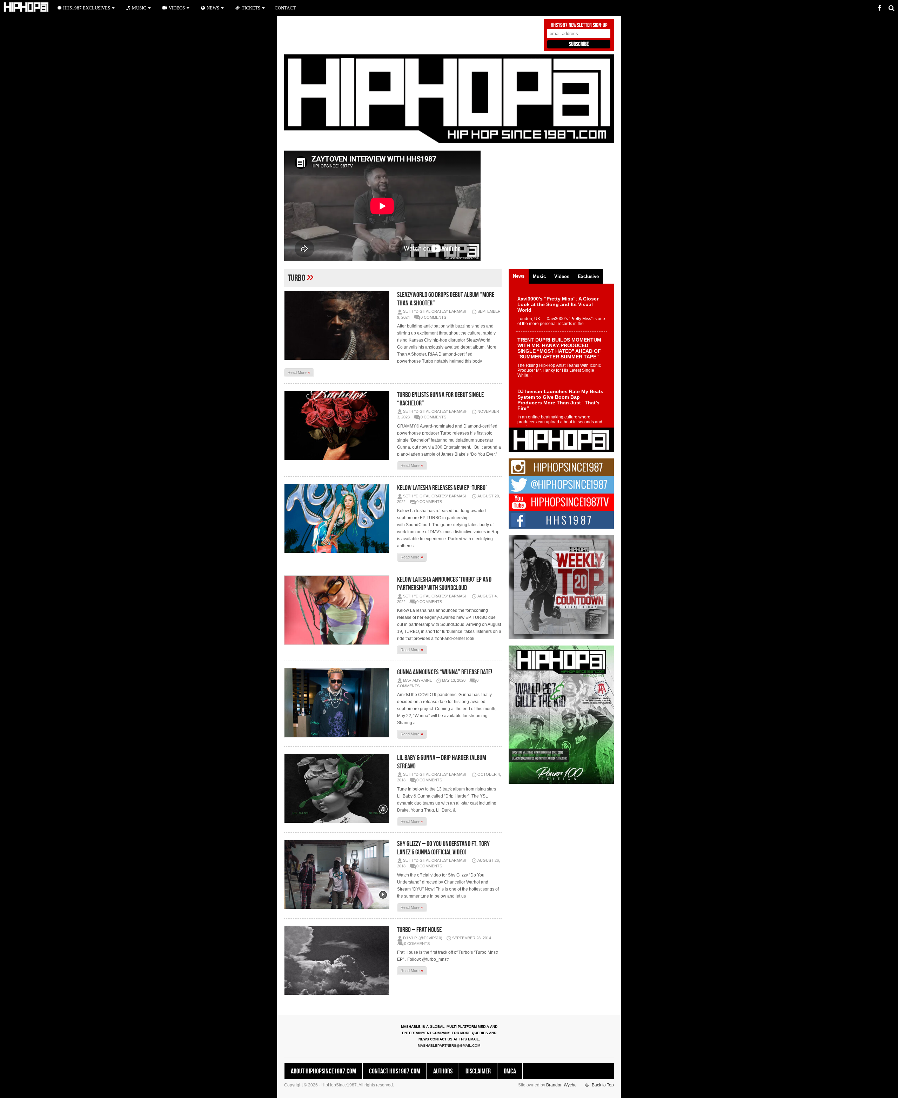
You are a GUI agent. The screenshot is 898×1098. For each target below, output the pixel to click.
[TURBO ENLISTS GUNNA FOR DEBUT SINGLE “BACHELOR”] (338, 425)
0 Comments (433, 317)
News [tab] (518, 276)
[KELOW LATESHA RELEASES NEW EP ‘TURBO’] (338, 518)
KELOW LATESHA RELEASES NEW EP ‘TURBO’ (442, 488)
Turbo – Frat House (419, 930)
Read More (299, 372)
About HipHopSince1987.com (323, 1071)
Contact (285, 8)
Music (139, 8)
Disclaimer (478, 1071)
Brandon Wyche (561, 1085)
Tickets (251, 8)
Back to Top (603, 1085)
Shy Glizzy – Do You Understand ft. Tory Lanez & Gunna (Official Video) (443, 848)
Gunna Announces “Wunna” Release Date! (444, 672)
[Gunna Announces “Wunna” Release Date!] (338, 702)
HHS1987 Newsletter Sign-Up (579, 25)
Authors (443, 1071)
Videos (177, 8)
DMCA (510, 1071)
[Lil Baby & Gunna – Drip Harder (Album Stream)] (338, 788)
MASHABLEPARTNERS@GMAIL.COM (449, 1045)
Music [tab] (539, 276)
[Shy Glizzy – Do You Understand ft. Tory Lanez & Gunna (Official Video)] (338, 874)
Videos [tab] (561, 276)
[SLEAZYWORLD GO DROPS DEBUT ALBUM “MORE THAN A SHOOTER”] (338, 325)
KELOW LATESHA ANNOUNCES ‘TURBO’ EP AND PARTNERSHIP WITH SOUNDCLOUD (444, 583)
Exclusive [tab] (588, 276)
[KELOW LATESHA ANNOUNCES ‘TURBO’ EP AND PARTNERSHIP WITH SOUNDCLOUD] (338, 610)
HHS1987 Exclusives (86, 8)
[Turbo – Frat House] (338, 960)
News (213, 8)
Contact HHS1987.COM (394, 1071)
